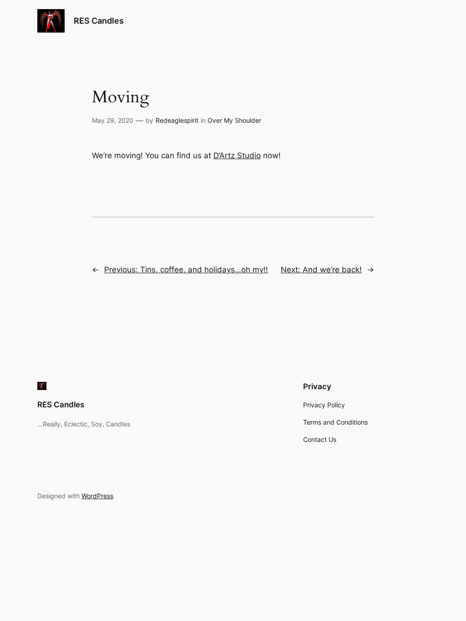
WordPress (97, 496)
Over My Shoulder (234, 120)
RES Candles (99, 20)
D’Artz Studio (237, 155)
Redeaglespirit (177, 120)
